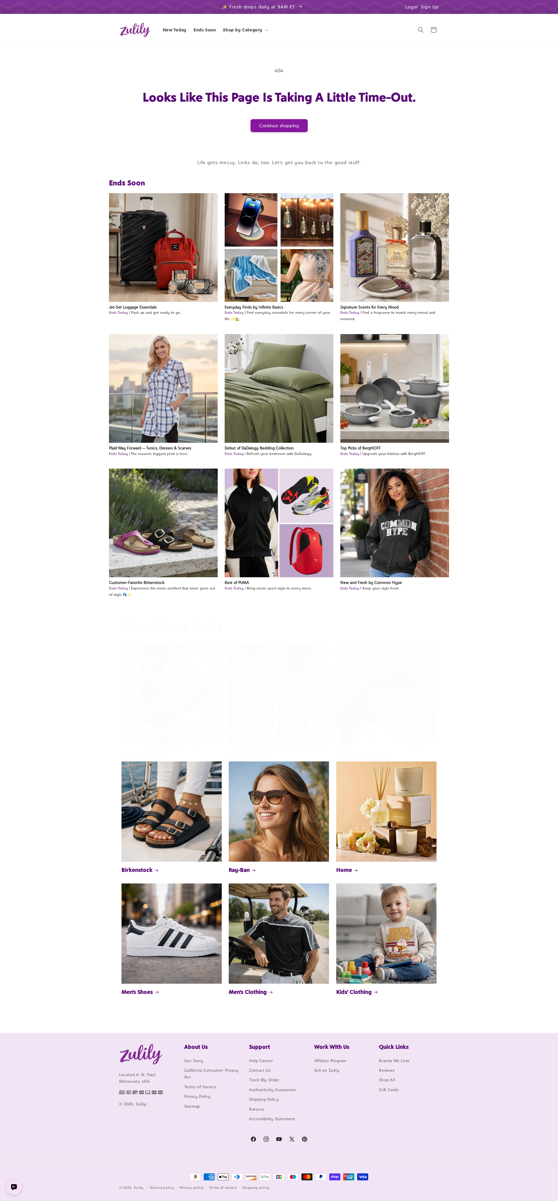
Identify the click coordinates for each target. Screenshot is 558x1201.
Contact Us (260, 1070)
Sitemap (192, 1106)
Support (259, 1047)
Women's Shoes (249, 754)
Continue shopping (279, 125)
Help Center (261, 1060)
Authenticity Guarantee (272, 1089)
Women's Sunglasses (362, 754)
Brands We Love (394, 1060)
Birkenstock (137, 870)
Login (411, 7)
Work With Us (331, 1047)
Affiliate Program (330, 1060)
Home (344, 870)
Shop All (387, 1080)
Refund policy (162, 1187)
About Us (196, 1047)
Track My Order (264, 1080)
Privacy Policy (197, 1096)
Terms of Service (200, 1087)
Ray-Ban (239, 870)
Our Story (193, 1060)
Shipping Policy (264, 1099)
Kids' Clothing (354, 992)
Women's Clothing (144, 754)
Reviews (386, 1070)
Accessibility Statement (272, 1118)
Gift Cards (388, 1089)
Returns (256, 1109)
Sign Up (430, 7)
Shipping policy (256, 1187)
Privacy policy (192, 1187)
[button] (244, 30)
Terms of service (223, 1187)
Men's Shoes (137, 992)
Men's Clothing (248, 992)
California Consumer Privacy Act (211, 1073)
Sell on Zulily (326, 1070)
